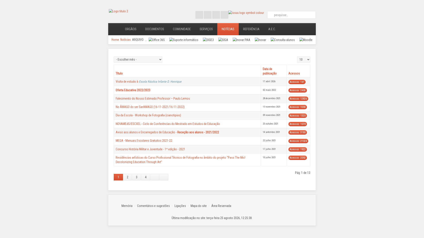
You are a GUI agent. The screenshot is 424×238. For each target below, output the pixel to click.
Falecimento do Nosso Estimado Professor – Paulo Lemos (153, 98)
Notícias (228, 29)
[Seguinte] (154, 177)
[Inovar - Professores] (260, 39)
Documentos (154, 29)
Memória (126, 206)
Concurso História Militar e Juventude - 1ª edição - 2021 (150, 149)
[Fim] (163, 177)
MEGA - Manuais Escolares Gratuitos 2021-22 (144, 140)
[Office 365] (157, 39)
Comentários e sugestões (153, 206)
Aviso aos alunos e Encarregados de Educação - (167, 132)
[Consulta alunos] (283, 39)
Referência (251, 29)
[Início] (114, 29)
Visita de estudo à (149, 81)
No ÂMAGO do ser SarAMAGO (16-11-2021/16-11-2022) (150, 107)
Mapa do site (199, 206)
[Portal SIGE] (208, 39)
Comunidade (182, 29)
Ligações (180, 206)
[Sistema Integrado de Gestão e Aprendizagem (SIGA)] (223, 39)
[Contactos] (286, 29)
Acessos (294, 73)
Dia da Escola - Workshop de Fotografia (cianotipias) (148, 115)
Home (115, 39)
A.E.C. (272, 29)
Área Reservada (221, 206)
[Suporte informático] (183, 39)
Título (119, 73)
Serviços (206, 29)
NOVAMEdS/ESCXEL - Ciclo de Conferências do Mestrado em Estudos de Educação (168, 124)
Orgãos (130, 29)
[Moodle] (305, 39)
